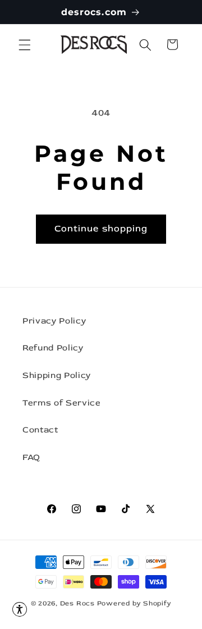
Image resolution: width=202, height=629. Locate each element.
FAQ (31, 457)
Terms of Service (61, 403)
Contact (40, 430)
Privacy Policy (54, 321)
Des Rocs (77, 603)
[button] (24, 44)
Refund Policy (53, 348)
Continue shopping (101, 228)
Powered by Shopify (134, 603)
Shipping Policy (56, 375)
